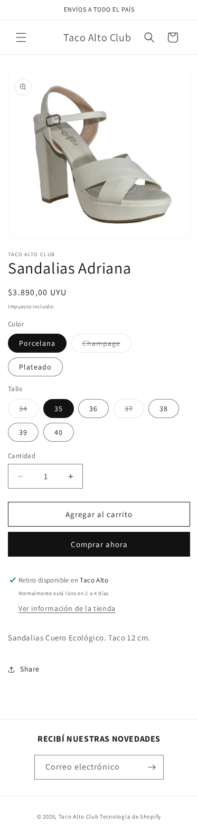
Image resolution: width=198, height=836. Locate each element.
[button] (21, 37)
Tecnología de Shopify (130, 816)
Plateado (35, 367)
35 (58, 408)
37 (134, 410)
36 (93, 408)
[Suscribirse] (151, 767)
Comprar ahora (99, 544)
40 (58, 432)
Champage (106, 345)
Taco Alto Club (79, 816)
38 (163, 408)
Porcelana (37, 343)
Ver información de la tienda (67, 608)
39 (23, 432)
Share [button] (30, 669)
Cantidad (21, 455)
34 (29, 410)
